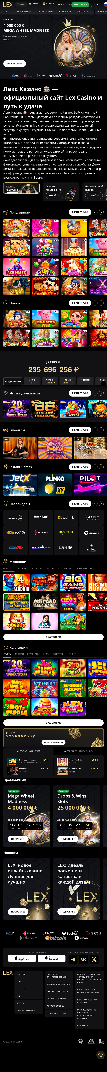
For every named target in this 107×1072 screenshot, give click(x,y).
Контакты (21, 989)
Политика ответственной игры (57, 975)
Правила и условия (56, 999)
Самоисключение (26, 1010)
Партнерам (82, 1025)
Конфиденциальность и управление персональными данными (88, 1014)
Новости (21, 974)
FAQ (18, 996)
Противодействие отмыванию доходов (88, 991)
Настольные (84, 11)
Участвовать (15, 63)
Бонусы (20, 1003)
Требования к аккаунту (58, 984)
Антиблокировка (55, 1006)
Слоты (7, 11)
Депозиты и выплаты (57, 991)
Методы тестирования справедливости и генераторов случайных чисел (89, 978)
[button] (103, 192)
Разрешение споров (57, 1013)
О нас (19, 981)
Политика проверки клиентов (87, 1001)
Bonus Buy (65, 11)
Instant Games (45, 11)
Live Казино (24, 11)
